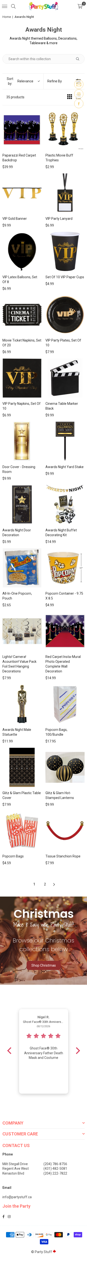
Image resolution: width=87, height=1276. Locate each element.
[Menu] (4, 6)
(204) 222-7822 (55, 1173)
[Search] (13, 6)
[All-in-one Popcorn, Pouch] (22, 567)
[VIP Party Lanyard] (65, 193)
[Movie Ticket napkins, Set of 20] (22, 314)
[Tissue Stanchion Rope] (65, 830)
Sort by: (20, 81)
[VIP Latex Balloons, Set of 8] (22, 251)
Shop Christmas (43, 965)
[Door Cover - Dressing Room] (22, 441)
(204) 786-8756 (55, 1164)
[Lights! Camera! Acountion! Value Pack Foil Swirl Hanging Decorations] (22, 631)
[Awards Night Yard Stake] (65, 441)
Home (6, 17)
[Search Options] (79, 59)
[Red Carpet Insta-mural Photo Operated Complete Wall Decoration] (65, 631)
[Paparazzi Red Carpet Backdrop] (22, 129)
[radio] (69, 97)
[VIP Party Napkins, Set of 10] (22, 378)
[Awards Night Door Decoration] (22, 504)
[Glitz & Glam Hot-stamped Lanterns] (65, 767)
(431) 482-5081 (55, 1168)
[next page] (54, 884)
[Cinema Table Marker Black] (65, 378)
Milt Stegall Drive (15, 1164)
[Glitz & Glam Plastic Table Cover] (22, 767)
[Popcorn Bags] (22, 830)
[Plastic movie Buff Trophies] (65, 129)
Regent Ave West (15, 1168)
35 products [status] (15, 97)
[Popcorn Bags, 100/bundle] (65, 704)
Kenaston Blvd (13, 1173)
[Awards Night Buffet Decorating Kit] (65, 504)
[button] (80, 6)
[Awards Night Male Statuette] (22, 704)
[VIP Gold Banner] (22, 193)
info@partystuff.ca (17, 1197)
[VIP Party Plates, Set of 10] (65, 314)
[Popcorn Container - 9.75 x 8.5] (65, 567)
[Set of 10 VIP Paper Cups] (65, 251)
